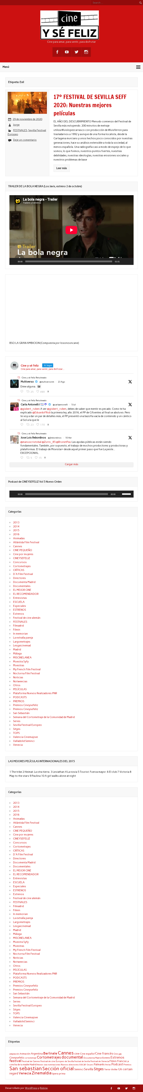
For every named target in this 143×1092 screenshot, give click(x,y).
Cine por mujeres (23, 554)
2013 (16, 522)
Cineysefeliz (16, 1057)
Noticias (18, 677)
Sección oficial (58, 1068)
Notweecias (20, 681)
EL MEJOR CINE (22, 589)
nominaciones (54, 1065)
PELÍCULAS (20, 689)
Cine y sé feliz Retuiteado (34, 377)
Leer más (61, 168)
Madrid (17, 649)
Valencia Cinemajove (25, 737)
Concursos (20, 562)
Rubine (43, 1088)
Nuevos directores (70, 1064)
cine (77, 1053)
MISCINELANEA (22, 657)
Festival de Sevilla (82, 1061)
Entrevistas (20, 598)
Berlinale (50, 1053)
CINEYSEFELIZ (21, 558)
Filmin (16, 629)
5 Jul (74, 404)
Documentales (22, 586)
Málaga (17, 653)
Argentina (37, 1053)
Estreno (106, 1057)
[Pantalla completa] (129, 261)
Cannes (17, 546)
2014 (16, 526)
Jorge (16, 124)
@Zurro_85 (49, 442)
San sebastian (25, 1068)
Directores (19, 578)
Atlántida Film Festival (26, 542)
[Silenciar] (123, 261)
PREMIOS (18, 701)
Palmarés (99, 1064)
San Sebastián (21, 713)
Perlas (108, 1065)
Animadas (19, 538)
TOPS (16, 733)
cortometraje (30, 1058)
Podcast (117, 1064)
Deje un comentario (25, 140)
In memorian (20, 633)
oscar (82, 1064)
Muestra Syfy (21, 661)
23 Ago (61, 382)
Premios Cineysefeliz (25, 705)
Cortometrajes (22, 566)
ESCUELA (19, 602)
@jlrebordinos (54, 438)
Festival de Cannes (31, 1061)
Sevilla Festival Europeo (27, 725)
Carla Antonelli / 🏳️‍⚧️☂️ (34, 404)
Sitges (16, 729)
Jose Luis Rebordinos (33, 437)
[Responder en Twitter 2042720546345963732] (23, 458)
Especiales (19, 606)
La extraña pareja (23, 637)
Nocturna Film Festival (26, 673)
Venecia (18, 744)
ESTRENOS (19, 609)
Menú (6, 66)
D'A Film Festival (23, 574)
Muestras (18, 665)
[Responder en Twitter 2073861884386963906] (23, 424)
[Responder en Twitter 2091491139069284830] (23, 391)
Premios (127, 1064)
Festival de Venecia (100, 1061)
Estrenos (18, 613)
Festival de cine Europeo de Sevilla (57, 1061)
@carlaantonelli (60, 404)
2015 (16, 530)
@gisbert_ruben (30, 408)
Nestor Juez (42, 1065)
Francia (121, 1061)
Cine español (87, 1053)
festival (15, 1061)
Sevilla (88, 1069)
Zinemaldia (41, 1073)
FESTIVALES (20, 130)
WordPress (31, 1088)
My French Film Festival (27, 669)
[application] (71, 230)
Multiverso (27, 381)
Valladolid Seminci (24, 741)
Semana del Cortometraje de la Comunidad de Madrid (44, 717)
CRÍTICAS (18, 570)
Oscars (90, 1064)
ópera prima (58, 1073)
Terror (107, 1069)
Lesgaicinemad (22, 645)
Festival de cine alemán (26, 617)
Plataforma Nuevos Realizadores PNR (35, 693)
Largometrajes (21, 641)
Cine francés (104, 1053)
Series (16, 721)
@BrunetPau (63, 442)
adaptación (14, 1054)
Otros (16, 685)
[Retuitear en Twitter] (19, 377)
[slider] (127, 494)
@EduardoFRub (41, 412)
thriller (114, 1069)
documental (72, 1057)
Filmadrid (18, 625)
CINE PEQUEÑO (22, 550)
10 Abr (68, 438)
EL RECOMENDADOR (26, 593)
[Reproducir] (14, 261)
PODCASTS (20, 697)
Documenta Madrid (24, 582)
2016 (16, 534)
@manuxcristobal (30, 442)
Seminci (79, 1069)
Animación (25, 1053)
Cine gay (118, 1053)
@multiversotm (47, 382)
